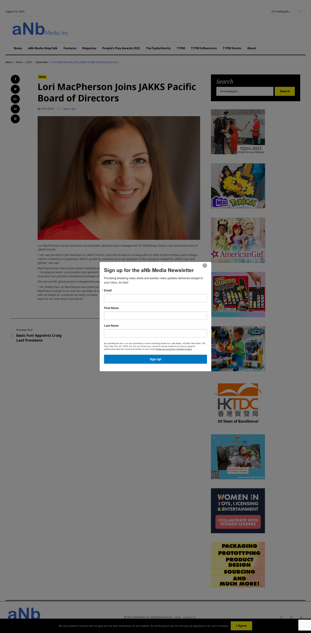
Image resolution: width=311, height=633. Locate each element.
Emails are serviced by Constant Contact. (174, 349)
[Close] (204, 265)
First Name (111, 308)
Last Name (111, 325)
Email (108, 290)
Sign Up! (155, 359)
